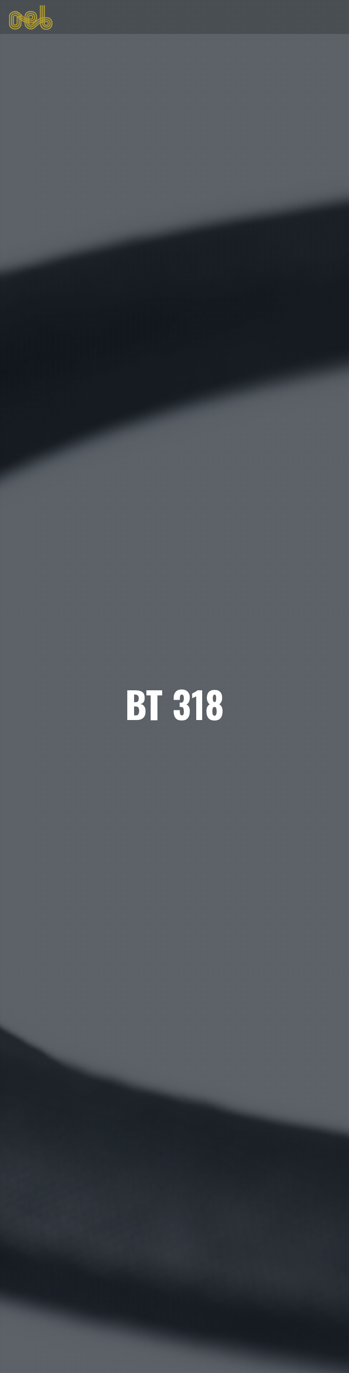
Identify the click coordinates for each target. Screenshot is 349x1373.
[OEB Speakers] (31, 17)
